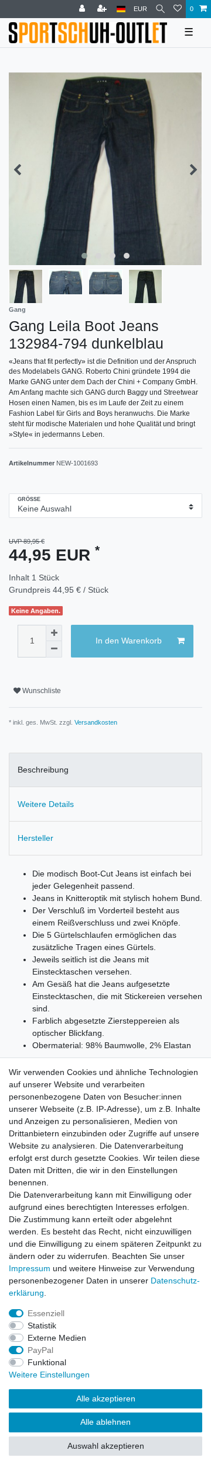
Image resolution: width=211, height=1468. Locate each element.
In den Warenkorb (129, 640)
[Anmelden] (83, 9)
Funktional (47, 1362)
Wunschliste (41, 691)
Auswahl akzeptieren (105, 1445)
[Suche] (160, 9)
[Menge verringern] (54, 649)
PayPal (40, 1350)
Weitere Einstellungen (49, 1374)
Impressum (29, 1268)
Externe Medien (57, 1337)
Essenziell (46, 1313)
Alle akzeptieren (105, 1398)
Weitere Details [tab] (46, 804)
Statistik (42, 1325)
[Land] (121, 9)
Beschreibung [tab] (43, 769)
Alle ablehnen (105, 1422)
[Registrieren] (103, 9)
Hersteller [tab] (35, 838)
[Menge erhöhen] (54, 633)
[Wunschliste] (177, 9)
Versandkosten (95, 722)
